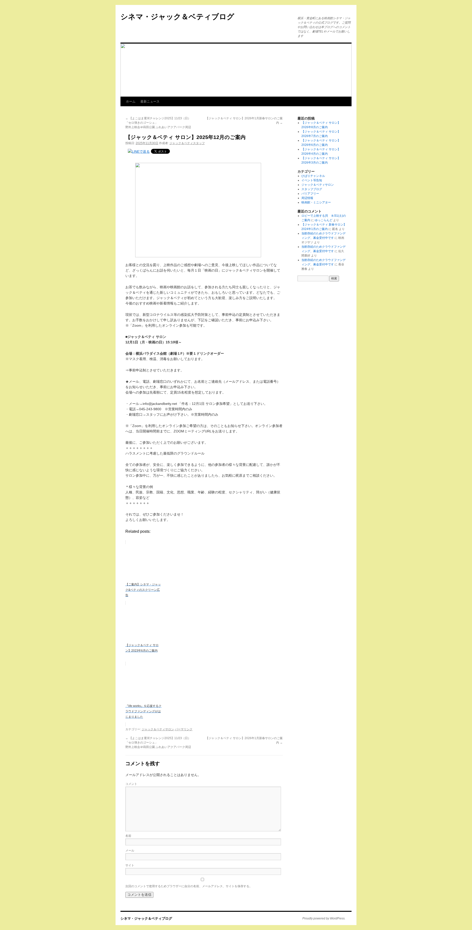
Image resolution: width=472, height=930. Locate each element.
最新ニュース (150, 101)
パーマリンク (183, 729)
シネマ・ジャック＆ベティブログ (177, 17)
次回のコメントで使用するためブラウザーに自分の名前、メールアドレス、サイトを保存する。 (188, 886)
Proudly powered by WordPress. (323, 918)
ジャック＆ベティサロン (158, 729)
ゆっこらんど (323, 220)
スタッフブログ (311, 189)
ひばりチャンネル (313, 176)
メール (129, 850)
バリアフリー (310, 193)
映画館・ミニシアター (316, 202)
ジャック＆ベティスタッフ (187, 143)
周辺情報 (307, 198)
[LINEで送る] (139, 151)
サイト (129, 865)
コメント (131, 784)
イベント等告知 (311, 180)
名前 (128, 836)
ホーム (130, 101)
